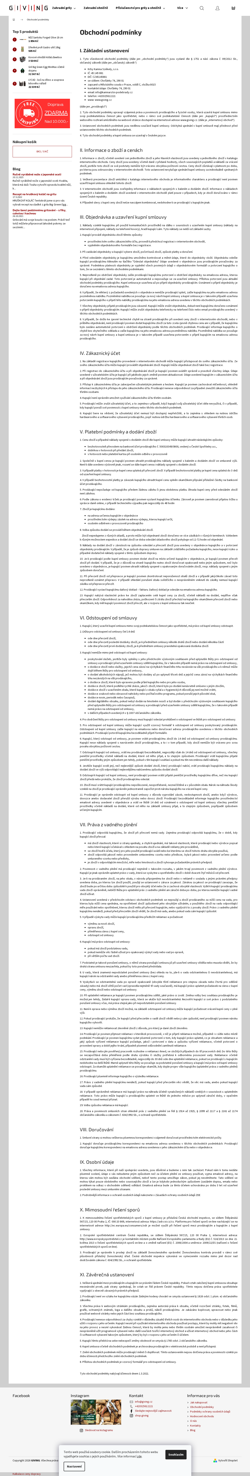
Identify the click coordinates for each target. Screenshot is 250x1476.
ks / (42, 152)
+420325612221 (144, 1406)
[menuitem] (64, 8)
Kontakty (195, 1426)
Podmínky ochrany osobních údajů (210, 1412)
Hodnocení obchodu (202, 1416)
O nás (193, 1421)
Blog (192, 1430)
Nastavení (74, 1466)
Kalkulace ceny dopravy (27, 1474)
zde (139, 1456)
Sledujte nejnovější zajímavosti (153, 1411)
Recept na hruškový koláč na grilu (34, 194)
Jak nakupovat (198, 1403)
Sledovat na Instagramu (99, 1430)
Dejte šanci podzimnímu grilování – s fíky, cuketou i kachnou (39, 212)
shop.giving (142, 1416)
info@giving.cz (143, 1402)
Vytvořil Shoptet (228, 1461)
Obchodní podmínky (202, 1407)
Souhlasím (176, 1454)
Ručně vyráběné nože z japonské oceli (37, 174)
